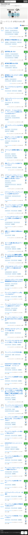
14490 (2, 319)
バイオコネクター (8, 32)
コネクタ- (7, 30)
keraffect (16, 34)
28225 (2, 30)
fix (12, 102)
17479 (2, 101)
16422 (2, 391)
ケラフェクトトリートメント (10, 184)
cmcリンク (19, 42)
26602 (2, 127)
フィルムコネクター (13, 30)
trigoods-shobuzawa (2, 139)
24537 (2, 257)
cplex (6, 334)
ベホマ (13, 409)
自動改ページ (24, 25)
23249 (2, 407)
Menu (2, 1)
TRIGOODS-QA (5, 4)
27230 (2, 42)
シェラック (14, 44)
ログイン (25, 1)
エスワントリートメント (9, 411)
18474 (2, 112)
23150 (2, 165)
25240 (2, 152)
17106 (2, 177)
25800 (2, 89)
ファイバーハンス (8, 310)
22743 (2, 331)
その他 (13, 235)
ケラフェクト (14, 90)
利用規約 (1, 530)
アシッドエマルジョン (9, 34)
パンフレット (14, 369)
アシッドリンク (16, 32)
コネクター (13, 115)
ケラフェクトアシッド (16, 196)
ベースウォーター (8, 471)
